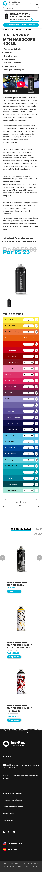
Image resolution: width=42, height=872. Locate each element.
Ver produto (14, 591)
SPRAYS (18, 29)
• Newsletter (8, 820)
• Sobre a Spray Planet (12, 793)
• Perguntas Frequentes (13, 807)
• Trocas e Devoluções (12, 800)
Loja (11, 29)
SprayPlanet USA (15, 843)
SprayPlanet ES (14, 849)
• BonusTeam (8, 813)
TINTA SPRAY (27, 29)
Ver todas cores (21, 504)
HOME (5, 29)
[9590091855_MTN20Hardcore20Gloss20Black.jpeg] (21, 279)
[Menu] (37, 3)
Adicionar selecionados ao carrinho (21, 25)
